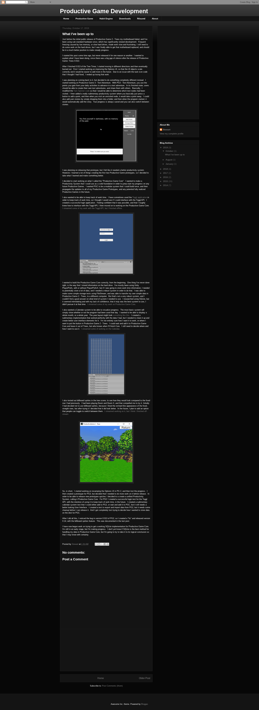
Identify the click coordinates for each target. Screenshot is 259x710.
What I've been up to (175, 154)
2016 (165, 177)
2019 (165, 147)
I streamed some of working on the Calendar (100, 329)
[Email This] (96, 544)
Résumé (141, 18)
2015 (165, 181)
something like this (121, 315)
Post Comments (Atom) (112, 686)
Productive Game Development (104, 11)
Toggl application (139, 197)
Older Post (144, 678)
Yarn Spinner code (81, 91)
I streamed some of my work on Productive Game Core (111, 304)
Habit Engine (106, 18)
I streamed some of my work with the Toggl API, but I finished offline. (92, 208)
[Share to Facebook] (104, 544)
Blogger (144, 704)
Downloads (125, 18)
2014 (165, 185)
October (170, 151)
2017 (165, 173)
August (169, 159)
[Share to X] (101, 544)
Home (66, 18)
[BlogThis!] (99, 544)
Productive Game (84, 18)
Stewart (166, 129)
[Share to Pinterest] (107, 544)
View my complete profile (171, 133)
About (155, 18)
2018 (165, 169)
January (170, 164)
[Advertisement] (106, 650)
